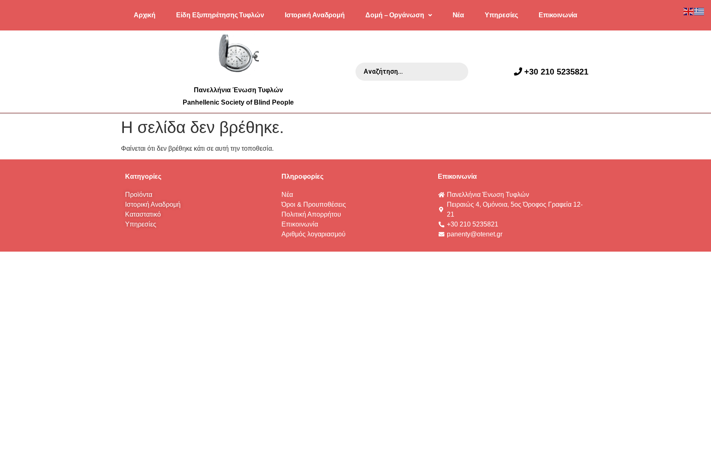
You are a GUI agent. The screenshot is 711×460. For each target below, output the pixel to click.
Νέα (459, 15)
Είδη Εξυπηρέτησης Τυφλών (220, 15)
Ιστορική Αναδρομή (315, 15)
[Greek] (699, 10)
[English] (688, 10)
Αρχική (145, 15)
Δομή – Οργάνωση (394, 15)
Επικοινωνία (558, 15)
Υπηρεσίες (501, 15)
